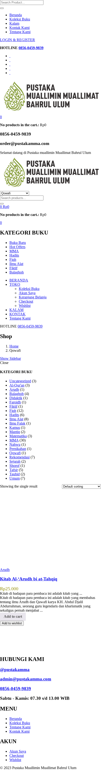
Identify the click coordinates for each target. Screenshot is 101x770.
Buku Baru (17, 243)
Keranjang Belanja (33, 297)
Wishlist (25, 306)
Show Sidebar (10, 358)
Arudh (5, 570)
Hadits (14, 255)
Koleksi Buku (19, 19)
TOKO (14, 284)
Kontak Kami (19, 28)
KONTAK (17, 314)
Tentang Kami (20, 32)
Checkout (26, 301)
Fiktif (13, 268)
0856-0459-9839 (31, 48)
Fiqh (12, 260)
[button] (1, 117)
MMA (14, 251)
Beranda (15, 15)
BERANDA (18, 280)
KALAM (16, 310)
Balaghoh (16, 272)
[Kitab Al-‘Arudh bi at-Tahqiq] (35, 562)
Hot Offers (17, 247)
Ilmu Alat (16, 264)
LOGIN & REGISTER (17, 40)
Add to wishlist (12, 623)
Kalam (14, 23)
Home (14, 346)
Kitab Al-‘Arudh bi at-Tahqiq (28, 578)
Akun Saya (27, 293)
